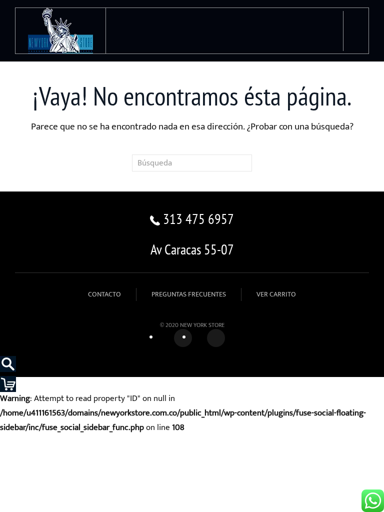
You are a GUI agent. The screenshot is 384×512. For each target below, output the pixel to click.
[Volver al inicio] (61, 31)
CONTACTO (104, 294)
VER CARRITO (276, 294)
